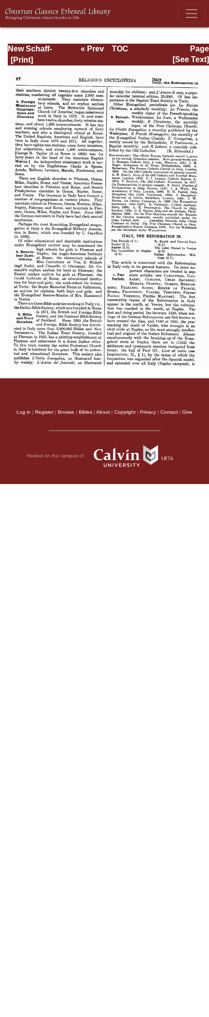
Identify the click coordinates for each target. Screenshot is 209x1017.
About (103, 412)
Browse (66, 412)
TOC (120, 49)
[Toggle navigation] (191, 13)
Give (187, 412)
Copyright (125, 412)
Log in (24, 412)
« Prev (92, 49)
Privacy (148, 412)
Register (44, 412)
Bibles (85, 412)
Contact (169, 412)
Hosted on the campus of (56, 455)
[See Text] (191, 59)
